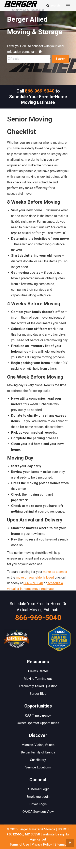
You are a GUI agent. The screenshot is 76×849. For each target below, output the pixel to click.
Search (60, 58)
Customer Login (38, 789)
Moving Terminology (38, 679)
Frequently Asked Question (38, 686)
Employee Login (38, 797)
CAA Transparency (38, 715)
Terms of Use (19, 844)
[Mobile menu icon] (68, 6)
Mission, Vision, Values (38, 745)
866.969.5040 (33, 583)
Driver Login (38, 804)
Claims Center (38, 671)
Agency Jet (38, 839)
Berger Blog (38, 694)
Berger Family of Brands (38, 752)
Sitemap (60, 844)
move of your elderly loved (35, 577)
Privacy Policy (42, 844)
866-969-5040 (40, 91)
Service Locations (38, 767)
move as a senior (55, 572)
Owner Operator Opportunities (38, 723)
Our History (38, 760)
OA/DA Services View (38, 812)
